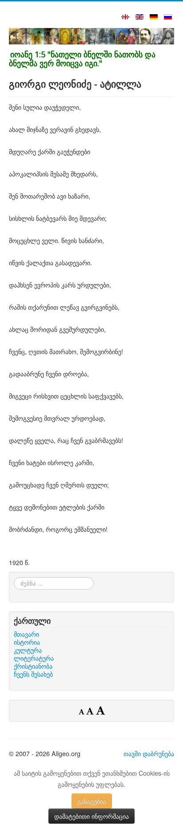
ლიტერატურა (34, 658)
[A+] (100, 710)
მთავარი (26, 634)
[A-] (82, 711)
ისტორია (27, 642)
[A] (91, 711)
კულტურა (28, 650)
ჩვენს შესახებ (33, 674)
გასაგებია (91, 801)
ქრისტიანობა (33, 666)
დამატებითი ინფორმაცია (91, 816)
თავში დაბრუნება (148, 753)
